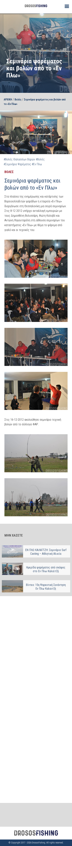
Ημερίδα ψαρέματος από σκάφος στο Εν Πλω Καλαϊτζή (45, 569)
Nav (65, 6)
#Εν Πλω (37, 164)
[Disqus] (36, 647)
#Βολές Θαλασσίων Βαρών (19, 159)
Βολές (18, 99)
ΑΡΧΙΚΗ (8, 99)
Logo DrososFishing (36, 5)
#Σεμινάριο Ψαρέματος (17, 164)
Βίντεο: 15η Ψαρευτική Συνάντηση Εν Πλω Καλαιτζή (46, 586)
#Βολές (40, 159)
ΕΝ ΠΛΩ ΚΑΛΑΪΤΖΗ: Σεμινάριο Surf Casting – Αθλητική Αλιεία (45, 551)
